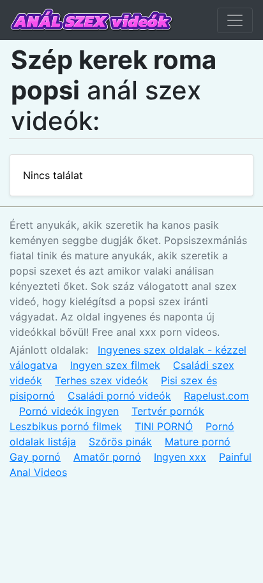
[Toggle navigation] (235, 20)
